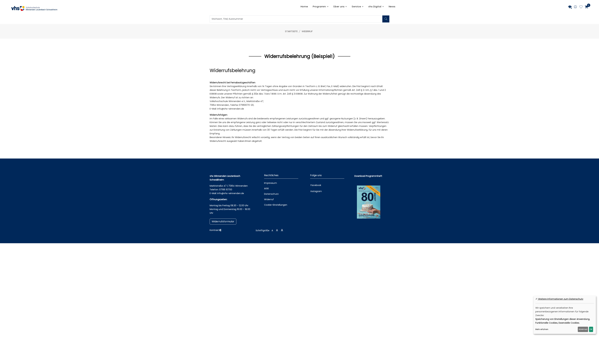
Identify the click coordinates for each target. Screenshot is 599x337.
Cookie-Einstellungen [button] (275, 204)
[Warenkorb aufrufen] (586, 6)
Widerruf (307, 31)
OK (591, 329)
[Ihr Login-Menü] (575, 7)
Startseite (291, 31)
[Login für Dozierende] (570, 7)
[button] (223, 222)
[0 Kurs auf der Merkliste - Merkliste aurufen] (581, 7)
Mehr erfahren (541, 329)
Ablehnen (583, 329)
